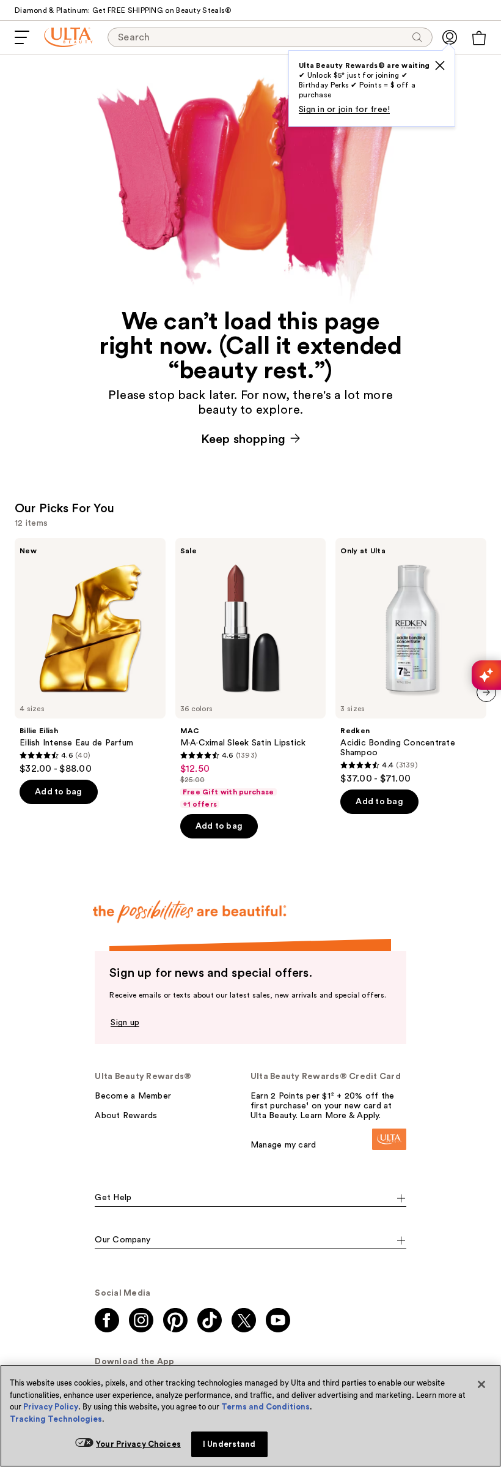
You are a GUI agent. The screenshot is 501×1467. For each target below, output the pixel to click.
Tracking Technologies (56, 1419)
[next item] (486, 692)
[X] (440, 65)
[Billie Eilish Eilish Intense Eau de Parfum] (90, 656)
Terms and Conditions (265, 1407)
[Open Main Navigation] (22, 37)
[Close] (481, 1384)
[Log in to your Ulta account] (449, 37)
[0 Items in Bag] (479, 38)
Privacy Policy (50, 1407)
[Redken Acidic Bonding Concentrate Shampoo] (410, 661)
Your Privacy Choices (138, 1444)
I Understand (229, 1444)
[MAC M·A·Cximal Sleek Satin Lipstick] (250, 673)
